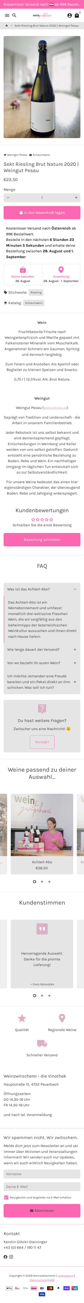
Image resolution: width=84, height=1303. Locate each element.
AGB (51, 1280)
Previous (8, 833)
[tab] (42, 589)
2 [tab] (42, 882)
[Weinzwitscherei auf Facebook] (5, 1257)
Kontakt (42, 742)
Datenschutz (39, 1280)
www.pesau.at (55, 407)
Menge (9, 189)
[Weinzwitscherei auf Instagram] (11, 1257)
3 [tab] (49, 882)
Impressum (65, 1275)
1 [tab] (35, 882)
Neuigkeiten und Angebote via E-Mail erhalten (40, 1197)
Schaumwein (39, 154)
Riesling (35, 292)
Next (76, 833)
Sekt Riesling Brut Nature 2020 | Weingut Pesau (47, 25)
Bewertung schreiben (42, 539)
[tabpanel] (42, 834)
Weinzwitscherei (44, 1275)
